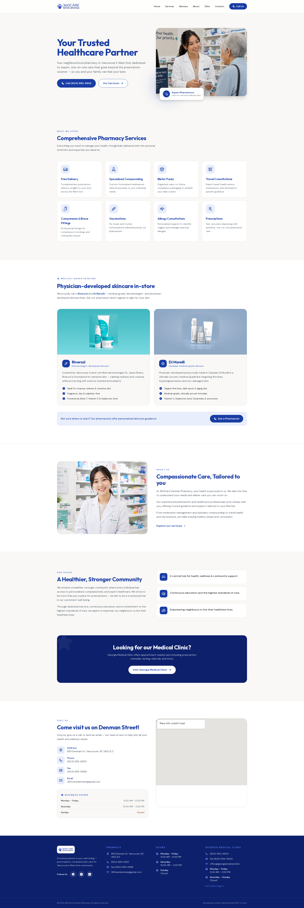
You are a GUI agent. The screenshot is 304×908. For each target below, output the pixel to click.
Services (169, 6)
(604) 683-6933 (120, 861)
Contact (219, 6)
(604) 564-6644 (219, 853)
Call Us (240, 6)
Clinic (207, 6)
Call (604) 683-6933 (78, 83)
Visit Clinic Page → (215, 886)
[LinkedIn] (89, 874)
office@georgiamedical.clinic (225, 863)
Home (157, 6)
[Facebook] (73, 874)
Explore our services (169, 525)
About (196, 6)
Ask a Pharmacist (228, 418)
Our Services (111, 83)
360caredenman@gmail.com (126, 872)
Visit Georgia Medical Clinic (150, 669)
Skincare (183, 6)
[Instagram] (81, 874)
